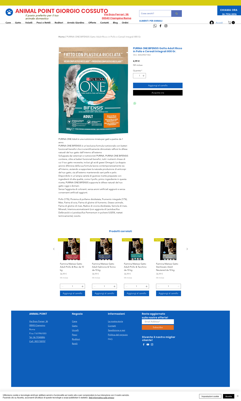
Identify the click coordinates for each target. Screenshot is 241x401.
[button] (232, 22)
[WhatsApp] (155, 26)
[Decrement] (135, 75)
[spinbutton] (139, 75)
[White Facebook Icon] (143, 344)
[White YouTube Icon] (147, 344)
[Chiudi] (237, 396)
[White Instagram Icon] (152, 344)
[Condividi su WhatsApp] (135, 103)
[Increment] (143, 75)
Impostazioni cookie (210, 396)
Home (61, 36)
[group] (120, 268)
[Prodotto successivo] (187, 249)
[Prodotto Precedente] (54, 249)
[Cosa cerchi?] (176, 13)
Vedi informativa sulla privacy (101, 397)
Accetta (228, 396)
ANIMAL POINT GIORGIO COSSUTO (61, 11)
